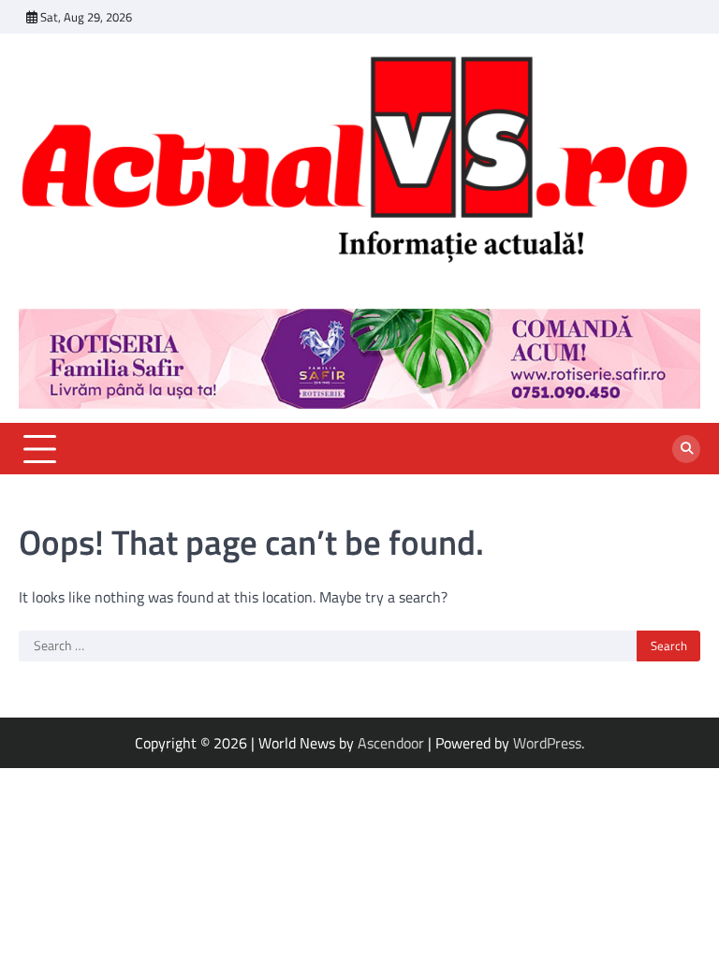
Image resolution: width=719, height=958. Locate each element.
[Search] (686, 449)
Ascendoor (391, 743)
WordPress (547, 743)
